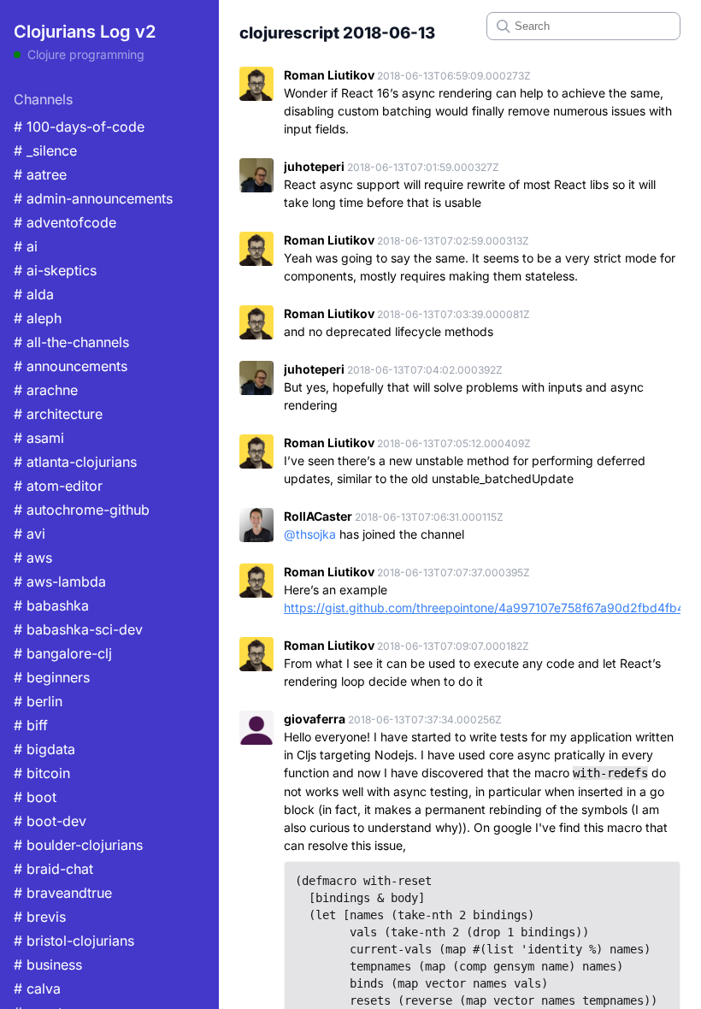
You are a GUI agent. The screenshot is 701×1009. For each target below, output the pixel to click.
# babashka (51, 605)
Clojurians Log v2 (85, 31)
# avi (29, 533)
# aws (33, 557)
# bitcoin (42, 773)
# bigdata (44, 749)
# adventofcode (65, 222)
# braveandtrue (63, 892)
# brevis (40, 916)
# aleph (38, 318)
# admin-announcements (93, 198)
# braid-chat (53, 868)
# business (48, 964)
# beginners (52, 677)
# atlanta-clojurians (75, 461)
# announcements (70, 366)
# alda (34, 294)
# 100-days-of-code (79, 126)
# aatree (40, 174)
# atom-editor (58, 485)
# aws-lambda (60, 581)
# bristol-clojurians (74, 940)
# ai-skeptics (55, 270)
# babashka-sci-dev (78, 629)
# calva (37, 988)
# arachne (46, 389)
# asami (39, 437)
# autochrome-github (82, 509)
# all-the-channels (71, 342)
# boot (35, 796)
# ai (26, 246)
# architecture (58, 413)
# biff (31, 725)
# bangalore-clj (63, 653)
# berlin (38, 701)
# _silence (45, 150)
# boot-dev (50, 820)
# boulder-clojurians (78, 844)
